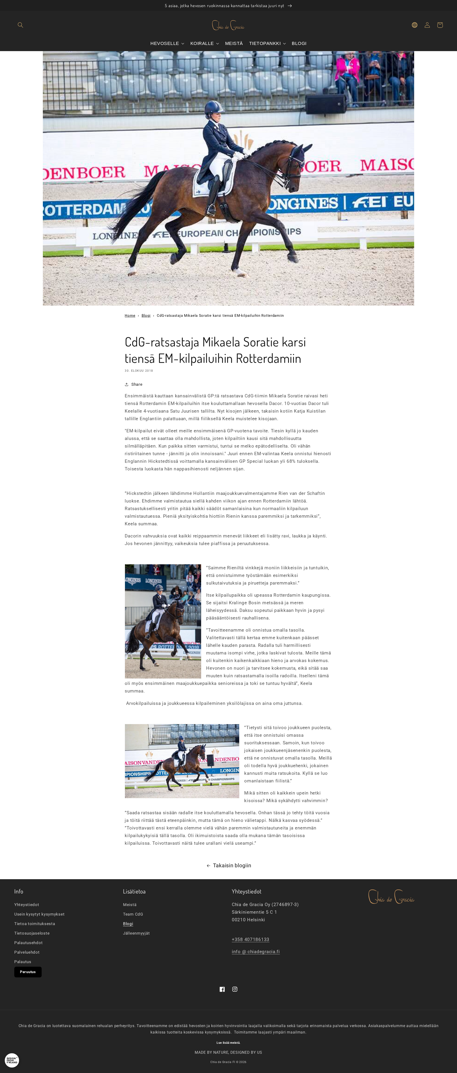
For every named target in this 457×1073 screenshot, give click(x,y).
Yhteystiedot (26, 904)
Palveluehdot (27, 952)
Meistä (129, 904)
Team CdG (133, 914)
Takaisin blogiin (232, 865)
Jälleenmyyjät (136, 933)
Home (130, 315)
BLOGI (299, 43)
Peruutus (28, 972)
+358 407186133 (250, 939)
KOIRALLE (202, 43)
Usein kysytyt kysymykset (39, 914)
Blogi (146, 315)
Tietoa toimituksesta (34, 923)
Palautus (22, 961)
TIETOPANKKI (265, 43)
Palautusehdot (28, 942)
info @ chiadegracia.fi (256, 951)
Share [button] (136, 384)
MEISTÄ (234, 43)
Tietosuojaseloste (32, 933)
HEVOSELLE (165, 43)
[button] (20, 25)
